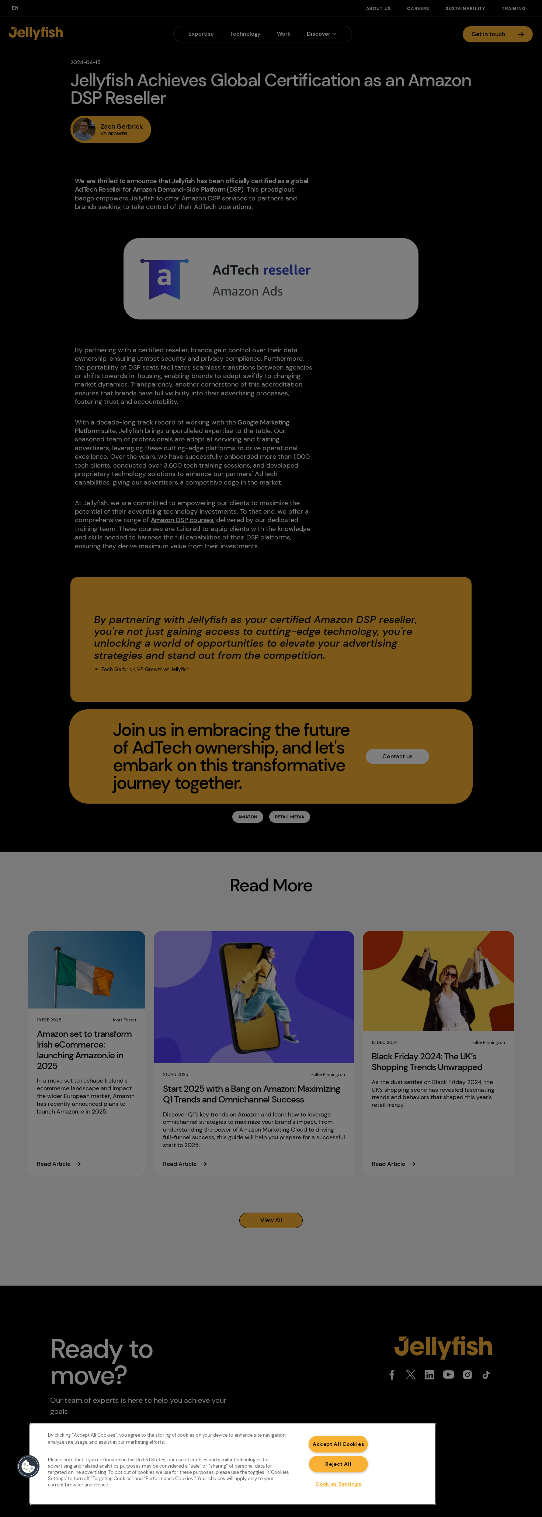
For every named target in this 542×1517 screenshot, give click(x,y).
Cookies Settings (338, 1484)
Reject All (338, 1464)
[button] (28, 1466)
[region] (232, 1464)
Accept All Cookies (338, 1444)
